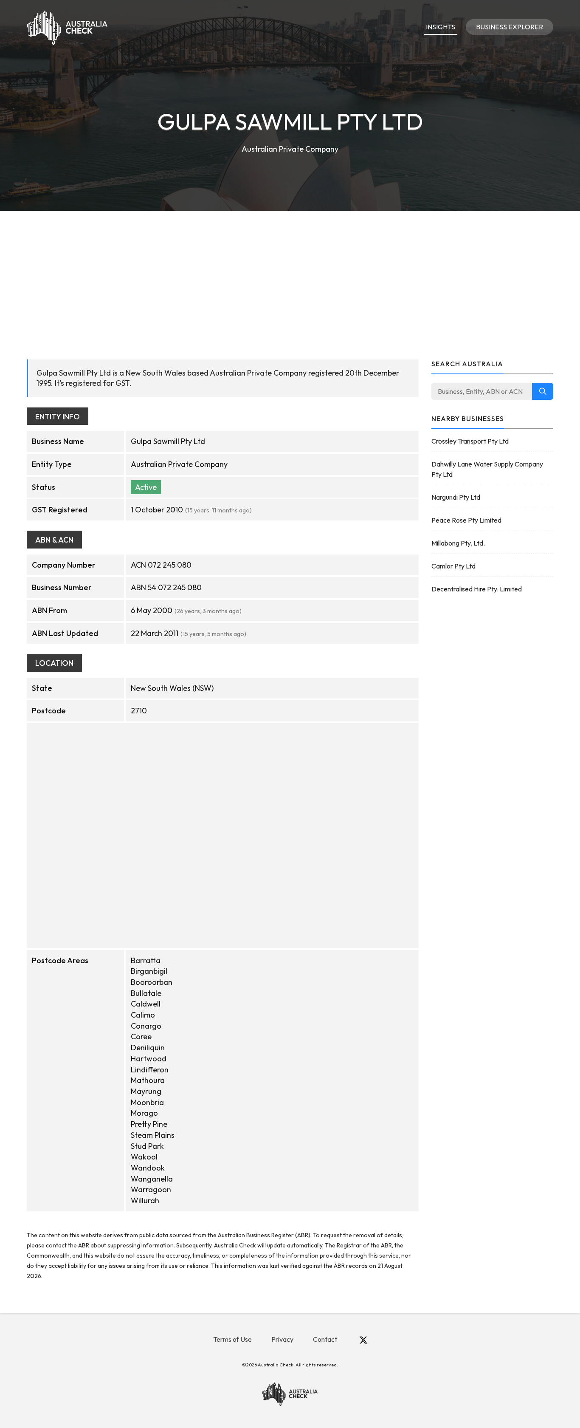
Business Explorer (509, 27)
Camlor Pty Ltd (453, 566)
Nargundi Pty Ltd (455, 497)
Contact (325, 1339)
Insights (440, 27)
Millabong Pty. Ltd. (458, 543)
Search (542, 391)
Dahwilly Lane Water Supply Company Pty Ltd (487, 469)
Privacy (282, 1339)
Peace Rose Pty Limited (466, 520)
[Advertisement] (290, 274)
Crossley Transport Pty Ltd (470, 441)
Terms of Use (232, 1339)
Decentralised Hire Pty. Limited (476, 589)
